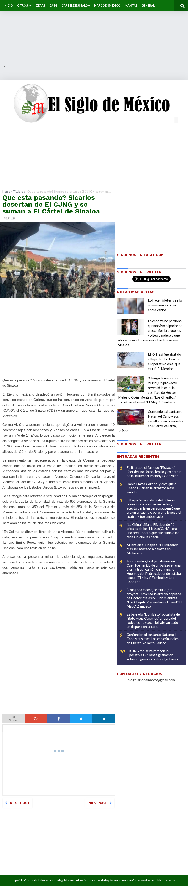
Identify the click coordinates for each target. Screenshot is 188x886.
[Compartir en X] (81, 718)
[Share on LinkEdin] (103, 718)
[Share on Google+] (36, 718)
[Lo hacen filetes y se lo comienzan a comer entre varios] (130, 306)
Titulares (19, 191)
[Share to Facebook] (58, 718)
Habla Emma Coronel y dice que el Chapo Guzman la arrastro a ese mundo (152, 488)
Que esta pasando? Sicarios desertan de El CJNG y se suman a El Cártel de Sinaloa (51, 204)
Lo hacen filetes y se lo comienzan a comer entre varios (165, 305)
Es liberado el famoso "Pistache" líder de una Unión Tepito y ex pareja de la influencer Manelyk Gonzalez (154, 471)
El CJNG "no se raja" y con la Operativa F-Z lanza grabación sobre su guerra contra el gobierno (153, 655)
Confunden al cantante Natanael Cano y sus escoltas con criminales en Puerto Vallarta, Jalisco (150, 421)
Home (6, 191)
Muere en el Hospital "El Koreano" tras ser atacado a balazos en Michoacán (152, 549)
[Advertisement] (94, 32)
